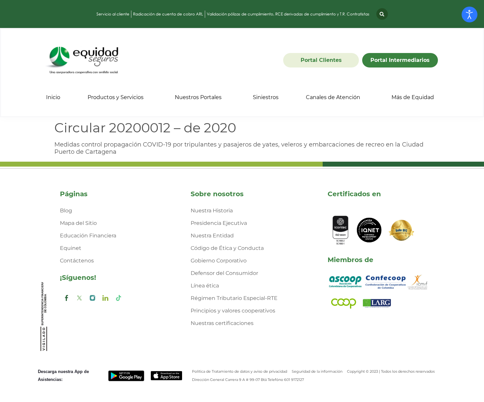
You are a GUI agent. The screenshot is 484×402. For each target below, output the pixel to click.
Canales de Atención (333, 97)
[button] (382, 14)
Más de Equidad (412, 97)
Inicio (53, 97)
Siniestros (266, 97)
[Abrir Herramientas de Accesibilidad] (469, 14)
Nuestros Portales (198, 97)
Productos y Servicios (116, 97)
